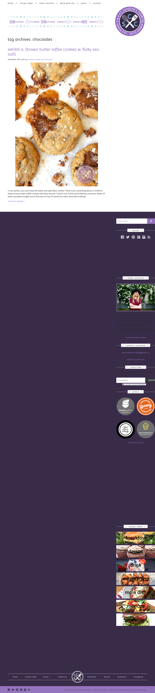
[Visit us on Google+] (21, 689)
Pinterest (122, 677)
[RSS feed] (29, 689)
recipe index (26, 3)
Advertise (62, 677)
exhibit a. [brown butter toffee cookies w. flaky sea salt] (53, 51)
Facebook (91, 677)
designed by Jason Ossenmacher (132, 690)
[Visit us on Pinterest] (17, 689)
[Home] (129, 22)
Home (15, 677)
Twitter (107, 677)
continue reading (16, 201)
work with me (67, 3)
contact (97, 3)
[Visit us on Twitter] (13, 689)
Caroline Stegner (34, 59)
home (11, 3)
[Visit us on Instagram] (25, 689)
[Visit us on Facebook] (9, 689)
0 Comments (47, 59)
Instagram (138, 677)
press (84, 3)
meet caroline (46, 3)
